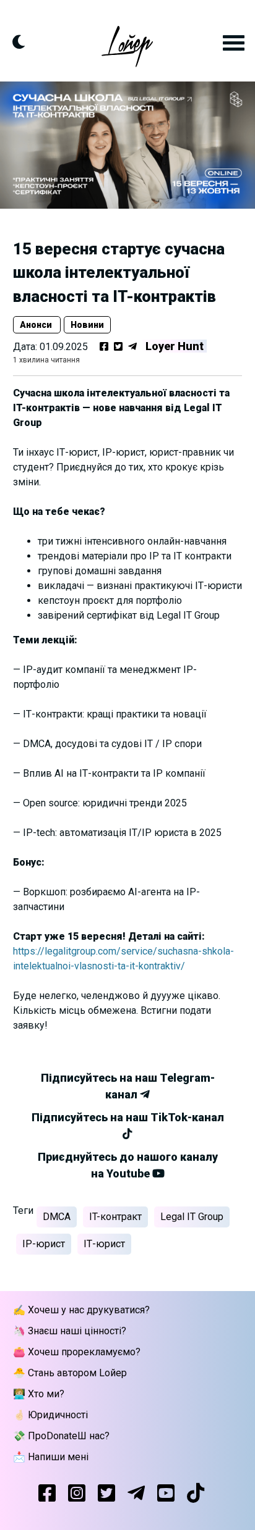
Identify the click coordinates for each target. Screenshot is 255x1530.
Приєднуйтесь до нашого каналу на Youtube (128, 1165)
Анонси (37, 325)
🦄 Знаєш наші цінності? (69, 1331)
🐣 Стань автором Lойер (70, 1373)
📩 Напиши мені (51, 1457)
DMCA (57, 1217)
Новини (87, 325)
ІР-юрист (43, 1244)
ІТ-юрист (104, 1244)
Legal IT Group (191, 1217)
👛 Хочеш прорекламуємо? (76, 1352)
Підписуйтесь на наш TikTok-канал (128, 1117)
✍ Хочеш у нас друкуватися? (81, 1310)
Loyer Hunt (174, 346)
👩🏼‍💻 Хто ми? (38, 1394)
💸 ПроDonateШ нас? (61, 1436)
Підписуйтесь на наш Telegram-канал (128, 1086)
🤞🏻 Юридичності (50, 1415)
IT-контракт (115, 1217)
